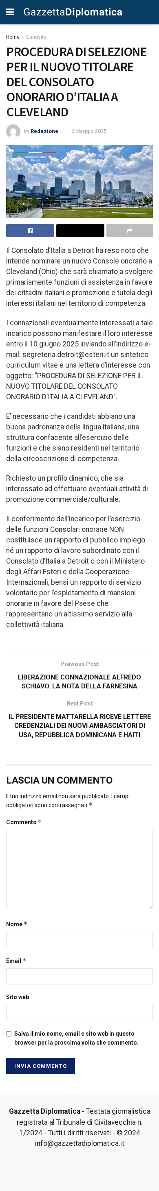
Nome (17, 924)
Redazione (44, 131)
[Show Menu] (10, 12)
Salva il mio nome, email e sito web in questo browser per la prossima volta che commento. (76, 1038)
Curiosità (36, 37)
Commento (24, 822)
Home (13, 37)
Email (16, 961)
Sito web (17, 997)
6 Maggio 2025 (88, 131)
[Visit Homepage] (73, 12)
